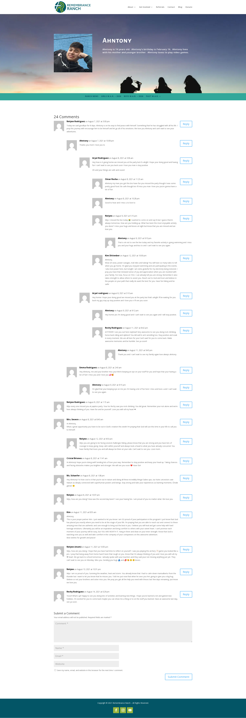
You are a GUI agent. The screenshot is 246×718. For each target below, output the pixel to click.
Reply (186, 124)
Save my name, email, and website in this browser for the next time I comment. (90, 670)
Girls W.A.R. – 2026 (111, 96)
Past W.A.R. (152, 96)
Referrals (160, 7)
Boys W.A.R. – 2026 (133, 96)
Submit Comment (178, 677)
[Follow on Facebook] (116, 710)
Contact (171, 7)
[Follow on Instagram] (123, 710)
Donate (189, 7)
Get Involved (144, 7)
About (130, 7)
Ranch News (91, 96)
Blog (180, 7)
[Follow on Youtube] (130, 710)
